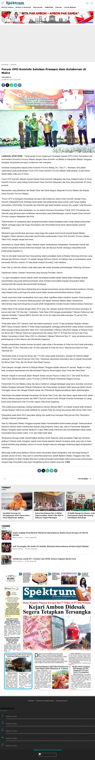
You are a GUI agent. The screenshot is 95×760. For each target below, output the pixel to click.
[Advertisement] (47, 43)
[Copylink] (20, 85)
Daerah (13, 65)
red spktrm (6, 77)
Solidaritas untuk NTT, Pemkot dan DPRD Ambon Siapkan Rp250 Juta (44, 559)
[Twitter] (7, 85)
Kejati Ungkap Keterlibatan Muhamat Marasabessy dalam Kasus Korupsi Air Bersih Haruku (50, 534)
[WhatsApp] (11, 85)
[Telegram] (15, 85)
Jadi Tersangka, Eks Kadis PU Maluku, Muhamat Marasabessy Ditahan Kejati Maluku (51, 546)
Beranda (4, 65)
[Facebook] (3, 85)
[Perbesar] (47, 151)
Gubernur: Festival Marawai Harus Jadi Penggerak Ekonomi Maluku (36, 743)
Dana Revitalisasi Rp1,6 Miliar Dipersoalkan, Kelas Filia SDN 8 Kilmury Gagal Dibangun (49, 515)
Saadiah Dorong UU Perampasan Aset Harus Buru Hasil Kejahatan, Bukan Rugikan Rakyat (16, 516)
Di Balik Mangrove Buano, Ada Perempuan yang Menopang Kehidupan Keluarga (81, 515)
